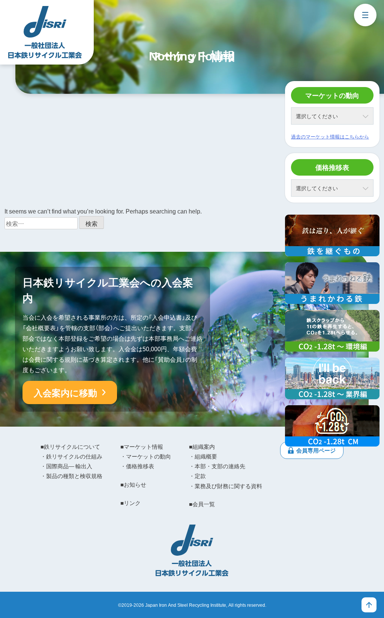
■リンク (130, 503)
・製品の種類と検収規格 (71, 476)
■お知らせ (133, 484)
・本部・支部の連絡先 (217, 466)
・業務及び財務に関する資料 (225, 486)
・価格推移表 (137, 466)
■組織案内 (202, 446)
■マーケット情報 (141, 446)
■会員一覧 (202, 504)
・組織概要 (203, 456)
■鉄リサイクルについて (70, 446)
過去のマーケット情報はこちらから (330, 136)
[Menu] (365, 15)
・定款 (197, 476)
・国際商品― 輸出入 (66, 466)
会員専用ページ (316, 450)
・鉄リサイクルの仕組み (71, 456)
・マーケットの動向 (145, 456)
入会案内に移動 (65, 392)
